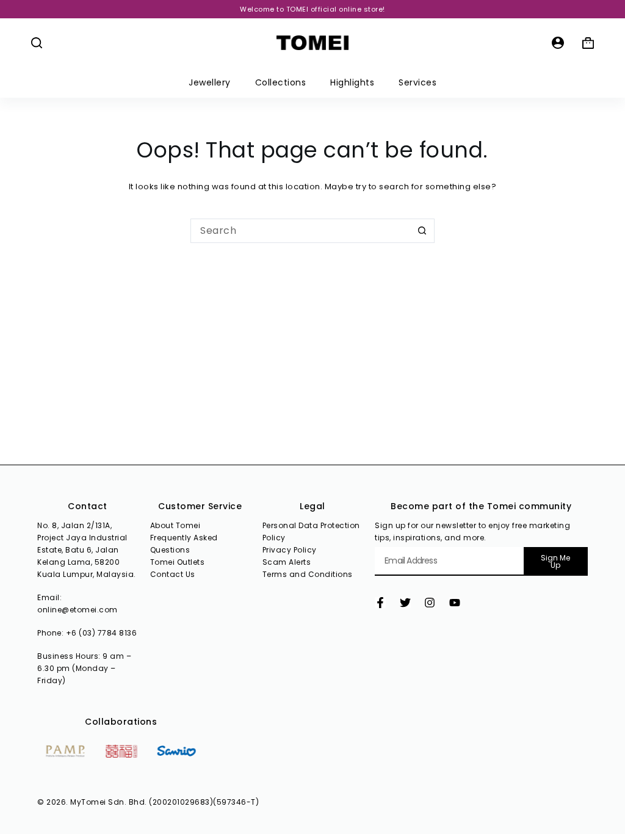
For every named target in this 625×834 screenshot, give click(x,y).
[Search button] (422, 231)
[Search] (36, 42)
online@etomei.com (77, 609)
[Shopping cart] (588, 43)
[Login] (558, 43)
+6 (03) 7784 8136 (101, 633)
